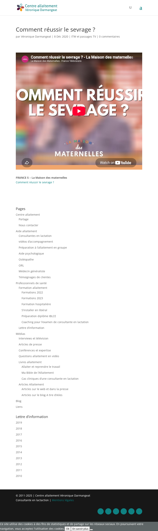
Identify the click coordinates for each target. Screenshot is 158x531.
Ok (67, 528)
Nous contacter (28, 225)
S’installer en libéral (34, 310)
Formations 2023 (32, 298)
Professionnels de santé (31, 283)
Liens (19, 407)
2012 (19, 464)
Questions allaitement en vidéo (39, 356)
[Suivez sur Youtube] (139, 511)
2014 (19, 452)
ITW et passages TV (83, 36)
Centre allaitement (28, 214)
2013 (19, 458)
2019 (19, 422)
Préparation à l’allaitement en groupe (43, 247)
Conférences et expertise (35, 350)
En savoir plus (80, 528)
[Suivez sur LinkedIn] (124, 511)
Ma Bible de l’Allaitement (38, 372)
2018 (19, 428)
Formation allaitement (33, 288)
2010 (19, 476)
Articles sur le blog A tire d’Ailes (42, 395)
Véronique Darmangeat (36, 36)
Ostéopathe (26, 259)
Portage (24, 219)
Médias (20, 334)
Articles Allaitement (31, 384)
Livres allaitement (30, 362)
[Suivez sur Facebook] (100, 511)
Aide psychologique (31, 253)
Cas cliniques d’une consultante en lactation (50, 378)
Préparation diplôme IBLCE (39, 316)
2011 (19, 470)
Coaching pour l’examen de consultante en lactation (55, 322)
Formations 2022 (32, 292)
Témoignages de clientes (35, 277)
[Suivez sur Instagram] (116, 511)
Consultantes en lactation (35, 236)
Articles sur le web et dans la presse (45, 389)
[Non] (91, 529)
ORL (21, 265)
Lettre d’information (31, 328)
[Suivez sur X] (108, 511)
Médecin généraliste (32, 271)
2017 (19, 434)
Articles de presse (30, 344)
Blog (18, 401)
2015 (19, 446)
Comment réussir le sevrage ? (35, 182)
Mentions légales (63, 500)
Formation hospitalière (36, 304)
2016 (19, 440)
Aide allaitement (26, 231)
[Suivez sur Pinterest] (131, 511)
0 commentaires (109, 36)
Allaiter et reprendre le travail (41, 367)
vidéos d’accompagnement (36, 241)
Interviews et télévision (33, 338)
